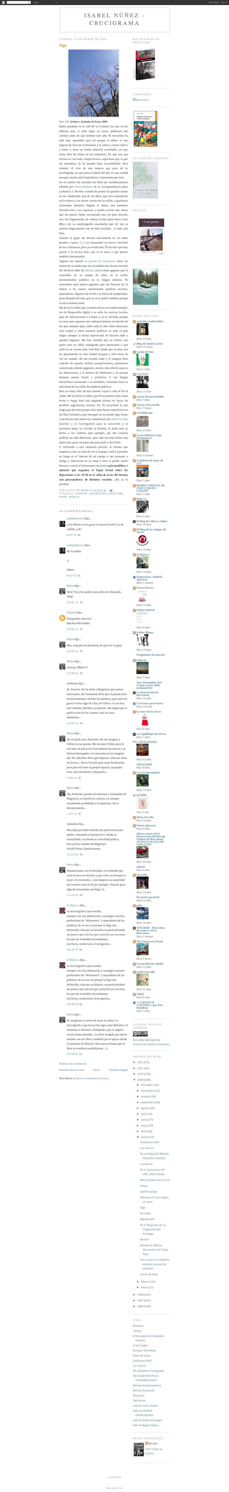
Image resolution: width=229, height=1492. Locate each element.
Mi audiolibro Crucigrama (148, 1370)
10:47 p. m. (75, 949)
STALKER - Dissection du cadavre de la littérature (150, 930)
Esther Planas (145, 632)
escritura (115, 493)
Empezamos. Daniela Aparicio (149, 578)
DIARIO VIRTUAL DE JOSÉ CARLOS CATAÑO (150, 488)
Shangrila (138, 1395)
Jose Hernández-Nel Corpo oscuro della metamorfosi (148, 685)
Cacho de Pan (144, 351)
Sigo (143, 1207)
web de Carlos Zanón (145, 1405)
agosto (145, 1108)
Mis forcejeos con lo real (155, 1180)
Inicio (96, 1069)
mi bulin (141, 794)
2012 (140, 1062)
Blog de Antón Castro (149, 343)
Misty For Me (145, 817)
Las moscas (147, 1148)
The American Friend (149, 941)
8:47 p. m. (74, 535)
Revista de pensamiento (147, 1385)
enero (144, 1287)
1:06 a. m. (74, 777)
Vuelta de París (149, 1274)
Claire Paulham (84, 186)
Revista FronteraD (144, 1390)
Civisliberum (144, 412)
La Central (139, 1365)
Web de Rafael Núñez (146, 1425)
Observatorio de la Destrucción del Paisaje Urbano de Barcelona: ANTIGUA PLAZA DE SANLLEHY (150, 839)
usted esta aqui (145, 971)
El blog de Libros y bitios (151, 521)
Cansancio (146, 1164)
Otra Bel (141, 874)
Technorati (139, 1400)
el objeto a (73, 905)
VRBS (140, 994)
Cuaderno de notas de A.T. (149, 462)
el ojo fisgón (140, 1345)
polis (139, 905)
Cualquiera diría (149, 1142)
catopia (137, 1330)
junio (144, 1119)
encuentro (101, 465)
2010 (140, 1074)
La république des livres (151, 734)
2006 (140, 1306)
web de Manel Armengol (147, 1420)
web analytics (114, 1488)
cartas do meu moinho (150, 396)
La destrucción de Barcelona (147, 694)
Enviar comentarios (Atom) (92, 1078)
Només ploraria (146, 825)
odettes (140, 866)
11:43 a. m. (75, 895)
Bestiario (138, 1325)
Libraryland (144, 764)
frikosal (71, 612)
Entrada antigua (118, 1069)
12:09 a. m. (75, 673)
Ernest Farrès (145, 587)
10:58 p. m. (75, 1054)
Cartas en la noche (147, 404)
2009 (140, 1079)
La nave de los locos (148, 711)
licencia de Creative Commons (151, 1044)
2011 (140, 1068)
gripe (63, 497)
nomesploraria (75, 518)
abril (144, 1131)
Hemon (89, 270)
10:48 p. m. (75, 1004)
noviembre (147, 1090)
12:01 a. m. (75, 602)
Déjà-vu (141, 498)
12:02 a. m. (75, 629)
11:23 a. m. (75, 854)
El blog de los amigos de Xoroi (151, 531)
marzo (145, 1137)
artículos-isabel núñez (150, 321)
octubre (146, 1096)
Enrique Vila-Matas (144, 1350)
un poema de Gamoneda (100, 261)
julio (144, 1114)
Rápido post (147, 1219)
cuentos (81, 493)
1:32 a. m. (74, 813)
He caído (145, 1213)
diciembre (147, 1084)
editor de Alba (119, 419)
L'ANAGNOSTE (146, 742)
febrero (145, 1281)
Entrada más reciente (71, 1069)
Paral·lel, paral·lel (147, 897)
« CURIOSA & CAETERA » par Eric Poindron (149, 1005)
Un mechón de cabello (149, 963)
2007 (140, 1300)
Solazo (144, 1185)
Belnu (70, 585)
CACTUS (142, 374)
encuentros (98, 493)
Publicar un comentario (73, 1063)
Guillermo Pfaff (142, 1360)
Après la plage (148, 1191)
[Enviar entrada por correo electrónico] (110, 490)
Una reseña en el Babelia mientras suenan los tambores (154, 1264)
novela (74, 497)
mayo (144, 1125)
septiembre (148, 1102)
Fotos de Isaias (142, 1355)
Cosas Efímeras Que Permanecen (149, 436)
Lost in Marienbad (147, 772)
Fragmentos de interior (150, 654)
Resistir (144, 1239)
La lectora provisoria (149, 703)
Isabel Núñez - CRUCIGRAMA (114, 19)
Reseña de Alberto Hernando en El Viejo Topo (154, 1250)
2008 (140, 1294)
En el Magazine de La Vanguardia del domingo (153, 1229)
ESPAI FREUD (145, 610)
